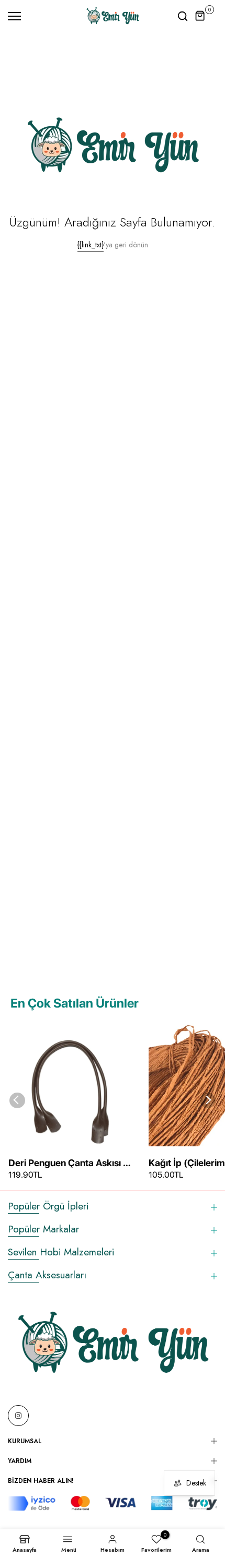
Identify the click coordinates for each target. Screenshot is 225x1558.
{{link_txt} (90, 244)
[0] (200, 16)
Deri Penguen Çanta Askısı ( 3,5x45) (67, 1163)
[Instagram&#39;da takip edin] (18, 1415)
